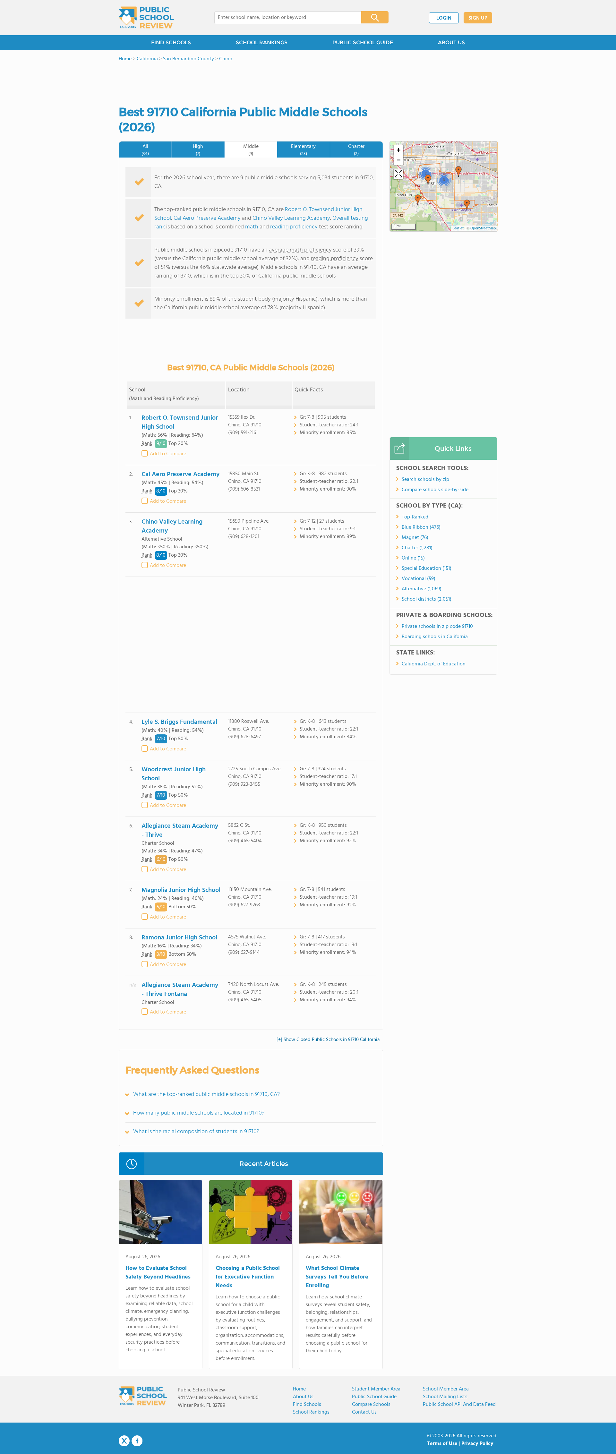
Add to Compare (168, 454)
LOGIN (443, 18)
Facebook (137, 1441)
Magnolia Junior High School (180, 890)
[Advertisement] (250, 644)
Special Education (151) (426, 568)
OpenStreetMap (483, 228)
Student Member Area (376, 1389)
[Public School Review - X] (124, 1441)
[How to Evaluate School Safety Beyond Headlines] (160, 1213)
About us (303, 1397)
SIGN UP (477, 18)
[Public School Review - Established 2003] (146, 17)
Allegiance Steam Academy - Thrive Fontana (179, 990)
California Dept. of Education (434, 664)
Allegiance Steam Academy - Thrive (179, 831)
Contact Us (364, 1412)
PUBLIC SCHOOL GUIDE (362, 42)
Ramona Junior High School (179, 937)
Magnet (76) (415, 538)
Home (299, 1389)
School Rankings (311, 1412)
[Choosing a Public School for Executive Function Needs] (250, 1213)
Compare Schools (371, 1404)
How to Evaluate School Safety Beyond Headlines (158, 1272)
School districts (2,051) (426, 599)
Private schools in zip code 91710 (437, 626)
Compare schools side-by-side (435, 490)
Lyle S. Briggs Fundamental (179, 722)
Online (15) (413, 558)
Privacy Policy (477, 1444)
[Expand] (398, 174)
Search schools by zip (425, 479)
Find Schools (307, 1404)
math (251, 227)
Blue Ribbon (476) (421, 527)
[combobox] (283, 17)
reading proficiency (294, 227)
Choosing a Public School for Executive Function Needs (248, 1277)
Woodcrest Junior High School (173, 774)
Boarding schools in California (435, 637)
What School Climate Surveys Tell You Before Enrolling (337, 1277)
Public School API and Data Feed (459, 1404)
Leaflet (458, 228)
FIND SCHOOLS (171, 42)
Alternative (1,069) (421, 589)
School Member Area (446, 1389)
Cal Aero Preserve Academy (207, 218)
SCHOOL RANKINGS (261, 42)
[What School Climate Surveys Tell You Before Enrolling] (340, 1213)
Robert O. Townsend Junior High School (179, 423)
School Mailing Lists (445, 1397)
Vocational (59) (418, 579)
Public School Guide (374, 1397)
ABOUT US (451, 42)
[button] (458, 171)
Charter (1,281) (417, 548)
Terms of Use (442, 1444)
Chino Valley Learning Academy (291, 218)
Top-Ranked (415, 517)
